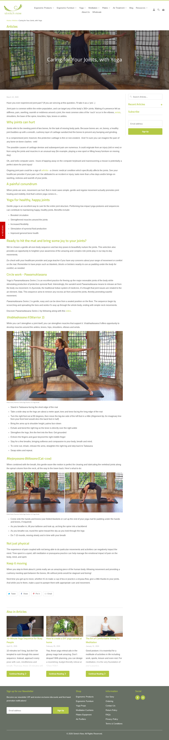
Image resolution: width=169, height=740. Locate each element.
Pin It (38, 594)
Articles (14, 20)
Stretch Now (78, 733)
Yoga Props (81, 706)
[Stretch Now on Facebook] (137, 697)
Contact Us (110, 706)
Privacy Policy (112, 719)
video (68, 311)
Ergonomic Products (85, 697)
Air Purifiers (81, 719)
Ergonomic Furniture (84, 701)
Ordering (109, 701)
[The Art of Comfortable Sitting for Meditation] (104, 626)
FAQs (108, 715)
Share (25, 594)
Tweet (13, 594)
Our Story (110, 697)
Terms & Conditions (114, 723)
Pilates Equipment (83, 715)
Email (50, 594)
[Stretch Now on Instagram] (143, 697)
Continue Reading (17, 673)
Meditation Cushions (84, 710)
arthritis (44, 170)
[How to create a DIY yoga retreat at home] (64, 626)
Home (9, 20)
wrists (117, 112)
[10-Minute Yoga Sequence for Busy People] (25, 626)
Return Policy (111, 710)
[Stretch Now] (17, 10)
